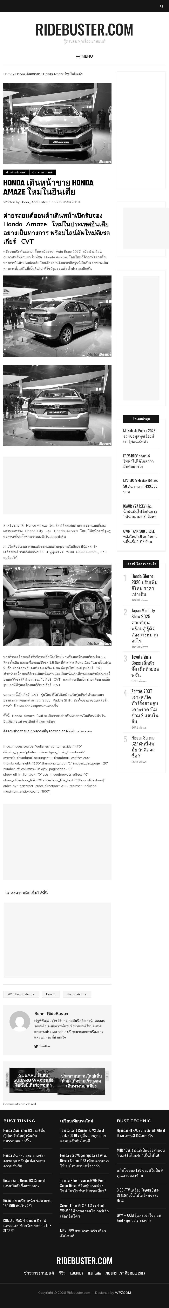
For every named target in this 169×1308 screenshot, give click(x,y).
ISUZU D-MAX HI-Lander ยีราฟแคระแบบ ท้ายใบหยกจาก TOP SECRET (27, 1225)
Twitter (44, 1046)
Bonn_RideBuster (34, 202)
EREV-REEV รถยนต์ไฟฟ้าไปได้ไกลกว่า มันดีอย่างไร (138, 461)
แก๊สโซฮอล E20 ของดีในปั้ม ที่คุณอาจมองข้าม (140, 1172)
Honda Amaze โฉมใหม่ (62, 257)
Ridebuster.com (84, 29)
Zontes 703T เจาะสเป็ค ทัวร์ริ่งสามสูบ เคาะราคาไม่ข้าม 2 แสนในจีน (144, 706)
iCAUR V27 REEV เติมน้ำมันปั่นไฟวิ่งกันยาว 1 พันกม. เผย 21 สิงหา (140, 511)
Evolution (76, 1274)
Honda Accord (66, 531)
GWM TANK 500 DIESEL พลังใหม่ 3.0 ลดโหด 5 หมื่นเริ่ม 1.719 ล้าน (140, 536)
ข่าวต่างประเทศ (16, 172)
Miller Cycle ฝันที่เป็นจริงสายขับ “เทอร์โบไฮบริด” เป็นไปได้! (141, 1152)
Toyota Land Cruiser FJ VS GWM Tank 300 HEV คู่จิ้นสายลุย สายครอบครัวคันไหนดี (83, 1135)
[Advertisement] (57, 485)
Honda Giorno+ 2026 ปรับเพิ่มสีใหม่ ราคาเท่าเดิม (144, 585)
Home (7, 74)
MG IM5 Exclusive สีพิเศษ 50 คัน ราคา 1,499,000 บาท (140, 486)
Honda (50, 994)
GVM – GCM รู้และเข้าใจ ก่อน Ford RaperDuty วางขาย (139, 1217)
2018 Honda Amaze (21, 994)
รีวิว (62, 1274)
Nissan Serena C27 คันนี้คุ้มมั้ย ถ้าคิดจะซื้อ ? (143, 746)
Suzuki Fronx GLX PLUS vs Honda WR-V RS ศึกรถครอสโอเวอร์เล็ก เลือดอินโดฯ (84, 1211)
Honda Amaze (77, 994)
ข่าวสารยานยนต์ (42, 172)
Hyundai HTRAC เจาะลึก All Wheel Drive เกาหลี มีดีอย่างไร (141, 1133)
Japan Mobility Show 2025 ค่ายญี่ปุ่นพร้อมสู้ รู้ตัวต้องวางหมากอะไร (144, 625)
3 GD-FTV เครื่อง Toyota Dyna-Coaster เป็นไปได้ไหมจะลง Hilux (138, 1195)
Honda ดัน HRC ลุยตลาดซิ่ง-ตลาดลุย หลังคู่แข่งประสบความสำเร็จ (24, 1160)
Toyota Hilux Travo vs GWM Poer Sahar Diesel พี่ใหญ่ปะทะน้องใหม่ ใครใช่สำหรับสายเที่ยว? (83, 1185)
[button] (84, 56)
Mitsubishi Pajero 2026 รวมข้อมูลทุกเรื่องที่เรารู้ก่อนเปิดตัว (139, 436)
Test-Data (94, 1274)
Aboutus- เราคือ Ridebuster (125, 1274)
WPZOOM (123, 1292)
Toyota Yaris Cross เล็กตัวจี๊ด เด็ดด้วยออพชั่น (145, 665)
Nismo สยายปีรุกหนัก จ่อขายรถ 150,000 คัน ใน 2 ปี (27, 1203)
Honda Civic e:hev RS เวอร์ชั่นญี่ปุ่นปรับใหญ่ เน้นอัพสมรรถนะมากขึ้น (24, 1135)
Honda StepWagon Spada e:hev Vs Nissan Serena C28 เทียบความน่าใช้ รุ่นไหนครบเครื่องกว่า (84, 1160)
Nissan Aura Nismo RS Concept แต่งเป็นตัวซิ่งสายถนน (24, 1183)
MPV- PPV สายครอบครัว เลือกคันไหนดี (83, 1233)
